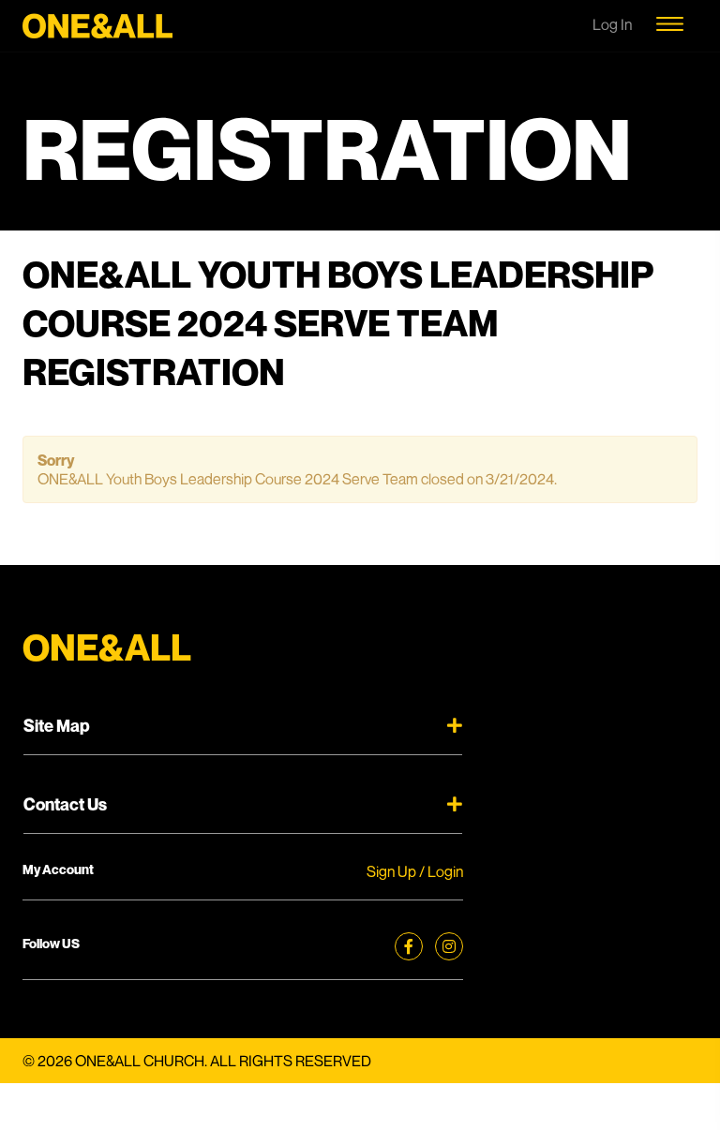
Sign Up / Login (415, 871)
